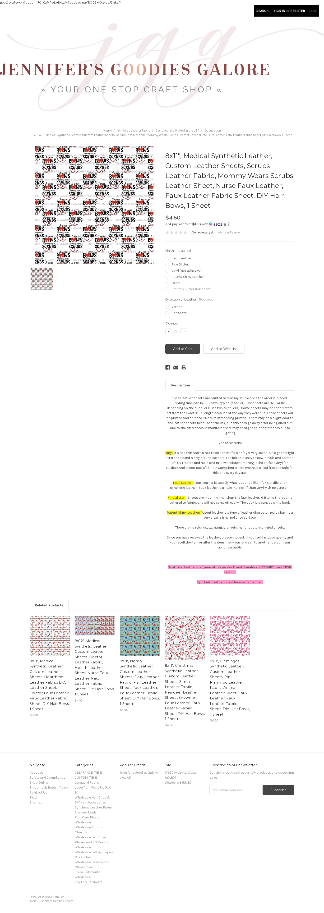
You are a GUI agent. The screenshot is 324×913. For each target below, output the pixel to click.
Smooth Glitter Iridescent (191, 289)
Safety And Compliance (47, 778)
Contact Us (38, 792)
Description (180, 385)
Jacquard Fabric (87, 783)
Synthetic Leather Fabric (133, 130)
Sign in (279, 11)
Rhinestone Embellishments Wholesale (87, 872)
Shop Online (39, 783)
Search (262, 11)
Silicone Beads (86, 812)
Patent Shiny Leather (187, 277)
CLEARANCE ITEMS (89, 773)
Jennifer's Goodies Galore (139, 773)
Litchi (175, 283)
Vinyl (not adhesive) (186, 271)
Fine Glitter (179, 264)
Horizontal (179, 313)
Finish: (178, 250)
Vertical (177, 307)
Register (297, 11)
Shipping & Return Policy (49, 787)
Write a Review (229, 232)
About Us (37, 773)
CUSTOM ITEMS (86, 778)
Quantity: (172, 323)
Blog (33, 797)
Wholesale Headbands (92, 862)
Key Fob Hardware (88, 882)
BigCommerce (54, 896)
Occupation (213, 130)
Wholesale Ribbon (89, 827)
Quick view (49, 632)
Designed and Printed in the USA (177, 130)
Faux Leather (181, 258)
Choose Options (49, 640)
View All (125, 778)
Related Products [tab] (49, 605)
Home (107, 130)
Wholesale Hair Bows (91, 837)
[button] (229, 224)
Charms (81, 832)
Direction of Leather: (189, 299)
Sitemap (36, 802)
